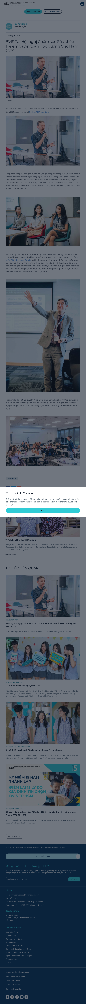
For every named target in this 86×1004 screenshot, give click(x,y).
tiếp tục (43, 510)
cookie (33, 501)
